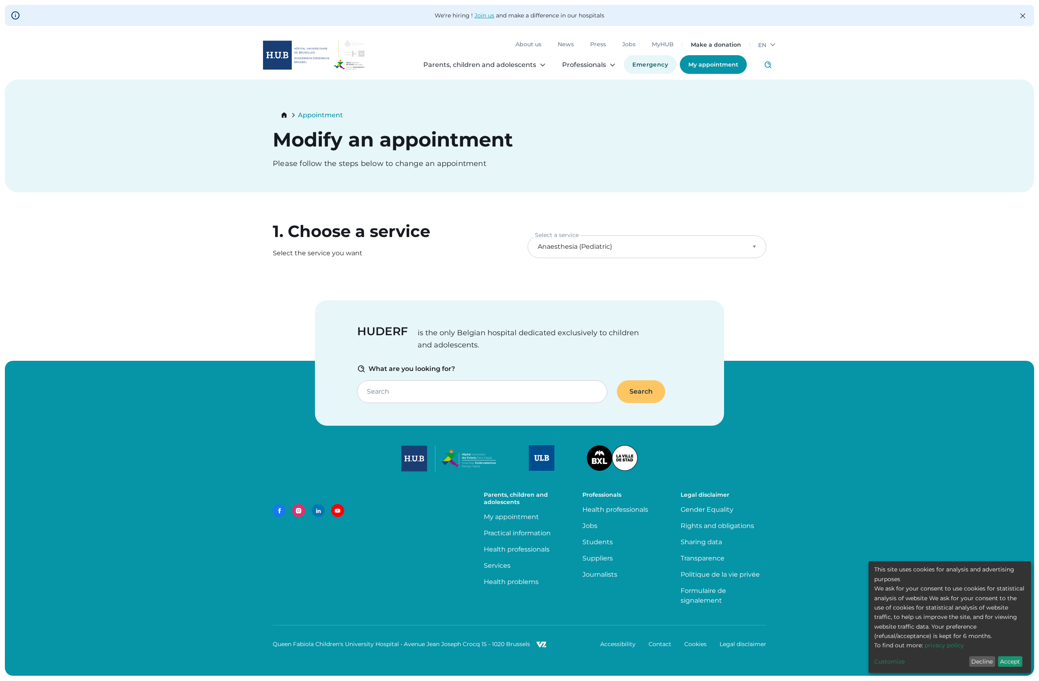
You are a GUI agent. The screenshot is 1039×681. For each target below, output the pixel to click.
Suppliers (597, 558)
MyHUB (663, 44)
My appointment (713, 64)
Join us (484, 15)
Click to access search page (768, 65)
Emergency (650, 64)
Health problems (511, 582)
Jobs (629, 44)
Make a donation (716, 44)
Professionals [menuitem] (584, 65)
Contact (660, 644)
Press (598, 44)
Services (497, 565)
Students (597, 542)
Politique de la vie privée (720, 574)
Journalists (599, 574)
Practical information (519, 533)
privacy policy (944, 645)
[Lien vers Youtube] (337, 510)
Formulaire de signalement (703, 595)
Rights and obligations (717, 526)
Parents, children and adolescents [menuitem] (479, 65)
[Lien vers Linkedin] (318, 510)
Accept (1010, 661)
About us (528, 44)
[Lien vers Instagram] (298, 510)
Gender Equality (707, 509)
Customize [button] (889, 661)
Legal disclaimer (743, 644)
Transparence (702, 558)
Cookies (695, 644)
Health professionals (517, 549)
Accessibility (618, 644)
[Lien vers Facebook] (279, 510)
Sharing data (701, 542)
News (566, 44)
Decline (982, 661)
